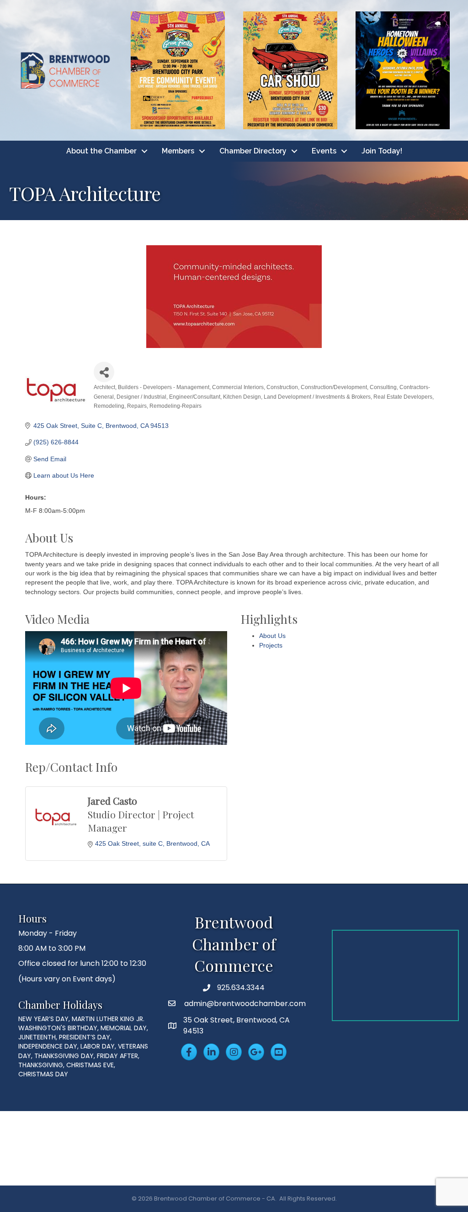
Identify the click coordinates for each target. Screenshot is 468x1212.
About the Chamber (101, 151)
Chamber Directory (253, 151)
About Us (272, 635)
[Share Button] (104, 372)
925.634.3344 (241, 987)
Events (324, 151)
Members (178, 151)
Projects (270, 645)
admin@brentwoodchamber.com (244, 1003)
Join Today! (382, 151)
